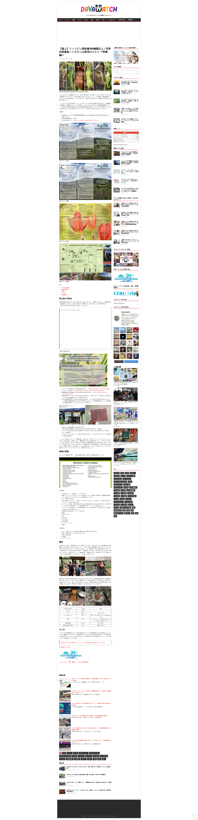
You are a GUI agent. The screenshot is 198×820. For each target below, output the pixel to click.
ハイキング (81, 756)
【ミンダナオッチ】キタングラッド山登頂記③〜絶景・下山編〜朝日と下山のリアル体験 (129, 82)
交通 (134, 507)
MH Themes (113, 816)
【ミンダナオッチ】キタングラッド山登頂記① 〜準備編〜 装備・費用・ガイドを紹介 (129, 101)
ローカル (62, 759)
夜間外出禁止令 (117, 510)
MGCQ (126, 473)
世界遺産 (77, 759)
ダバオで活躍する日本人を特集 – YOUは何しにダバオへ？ (126, 198)
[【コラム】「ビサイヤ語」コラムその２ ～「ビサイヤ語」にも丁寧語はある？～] (117, 173)
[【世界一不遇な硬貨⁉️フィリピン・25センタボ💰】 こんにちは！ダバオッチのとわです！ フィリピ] (136, 350)
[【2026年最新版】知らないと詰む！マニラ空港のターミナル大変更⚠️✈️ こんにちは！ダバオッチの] (116, 330)
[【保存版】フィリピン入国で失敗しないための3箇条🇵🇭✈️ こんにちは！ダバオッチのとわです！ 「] (136, 343)
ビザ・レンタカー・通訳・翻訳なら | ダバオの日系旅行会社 (74, 662)
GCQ (122, 473)
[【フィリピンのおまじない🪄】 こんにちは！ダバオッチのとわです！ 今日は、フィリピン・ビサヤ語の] (123, 337)
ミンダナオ (116, 504)
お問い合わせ (122, 19)
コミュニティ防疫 (131, 476)
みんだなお (96, 756)
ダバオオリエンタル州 (65, 756)
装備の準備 (65, 289)
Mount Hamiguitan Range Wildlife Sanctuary (86, 120)
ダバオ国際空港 (133, 487)
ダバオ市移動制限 (131, 490)
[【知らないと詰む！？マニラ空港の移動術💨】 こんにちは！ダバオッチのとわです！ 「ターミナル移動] (123, 343)
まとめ (64, 293)
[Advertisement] (99, 33)
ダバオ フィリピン (83, 753)
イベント (123, 476)
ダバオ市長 (116, 493)
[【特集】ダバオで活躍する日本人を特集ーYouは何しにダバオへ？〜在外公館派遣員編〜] (117, 206)
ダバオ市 (74, 756)
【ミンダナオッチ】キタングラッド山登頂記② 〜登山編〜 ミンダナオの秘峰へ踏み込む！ (129, 91)
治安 (133, 513)
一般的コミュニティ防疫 (125, 507)
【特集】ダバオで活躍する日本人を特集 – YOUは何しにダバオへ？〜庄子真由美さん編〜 (130, 214)
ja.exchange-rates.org (121, 144)
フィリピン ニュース (118, 501)
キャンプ (69, 753)
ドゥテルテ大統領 (132, 496)
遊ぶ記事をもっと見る (64, 647)
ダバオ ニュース (118, 484)
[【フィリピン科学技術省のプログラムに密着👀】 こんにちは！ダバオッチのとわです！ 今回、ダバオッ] (136, 330)
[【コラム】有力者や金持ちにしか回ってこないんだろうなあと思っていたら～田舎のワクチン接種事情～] (117, 191)
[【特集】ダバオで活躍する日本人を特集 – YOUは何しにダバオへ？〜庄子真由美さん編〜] (117, 215)
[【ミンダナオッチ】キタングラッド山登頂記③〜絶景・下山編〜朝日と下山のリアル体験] (117, 84)
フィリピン (88, 756)
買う (104, 19)
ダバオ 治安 (116, 496)
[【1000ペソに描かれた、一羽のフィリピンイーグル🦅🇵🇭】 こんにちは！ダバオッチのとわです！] (129, 350)
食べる (86, 19)
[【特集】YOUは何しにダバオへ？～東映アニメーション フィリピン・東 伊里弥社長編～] (117, 243)
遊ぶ (92, 19)
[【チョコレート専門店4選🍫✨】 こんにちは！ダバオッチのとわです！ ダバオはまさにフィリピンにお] (116, 337)
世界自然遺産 (69, 759)
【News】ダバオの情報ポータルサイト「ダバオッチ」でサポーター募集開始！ (129, 120)
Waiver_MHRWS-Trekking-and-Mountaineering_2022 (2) (89, 390)
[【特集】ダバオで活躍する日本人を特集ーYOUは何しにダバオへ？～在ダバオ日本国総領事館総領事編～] (117, 224)
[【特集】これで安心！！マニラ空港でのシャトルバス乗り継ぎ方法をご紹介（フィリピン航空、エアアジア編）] (117, 111)
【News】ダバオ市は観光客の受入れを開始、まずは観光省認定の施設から (90, 715)
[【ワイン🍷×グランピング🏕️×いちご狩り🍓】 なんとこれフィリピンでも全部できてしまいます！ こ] (129, 356)
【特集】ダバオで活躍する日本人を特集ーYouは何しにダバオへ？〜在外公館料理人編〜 (129, 232)
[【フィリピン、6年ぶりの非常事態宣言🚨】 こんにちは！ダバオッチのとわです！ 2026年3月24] (116, 356)
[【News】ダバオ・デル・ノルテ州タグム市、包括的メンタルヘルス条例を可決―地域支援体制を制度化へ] (62, 793)
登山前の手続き (66, 288)
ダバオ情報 (123, 493)
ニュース (67, 19)
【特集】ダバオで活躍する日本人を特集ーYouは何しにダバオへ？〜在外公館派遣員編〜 (129, 204)
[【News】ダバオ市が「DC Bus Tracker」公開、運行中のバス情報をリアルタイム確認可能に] (62, 770)
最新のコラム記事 (119, 148)
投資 (128, 510)
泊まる (97, 19)
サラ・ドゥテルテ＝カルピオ (120, 481)
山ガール (83, 759)
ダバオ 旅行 (130, 493)
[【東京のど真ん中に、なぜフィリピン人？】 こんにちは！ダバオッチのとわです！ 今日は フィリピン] (123, 350)
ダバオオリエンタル (94, 753)
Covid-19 (116, 473)
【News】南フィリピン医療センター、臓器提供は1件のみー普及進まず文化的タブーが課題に (89, 783)
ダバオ (75, 753)
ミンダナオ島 (104, 756)
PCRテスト (132, 473)
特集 (74, 19)
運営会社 (130, 19)
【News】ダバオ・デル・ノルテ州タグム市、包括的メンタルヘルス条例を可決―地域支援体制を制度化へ (89, 790)
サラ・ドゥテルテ (126, 478)
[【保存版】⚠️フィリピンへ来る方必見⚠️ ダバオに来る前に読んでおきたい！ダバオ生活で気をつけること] (129, 337)
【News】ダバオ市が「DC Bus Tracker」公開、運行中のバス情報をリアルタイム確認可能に (89, 767)
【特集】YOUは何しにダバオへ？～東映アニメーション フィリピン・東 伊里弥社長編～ (130, 241)
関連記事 (64, 295)
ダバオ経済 (123, 496)
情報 (124, 510)
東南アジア (127, 513)
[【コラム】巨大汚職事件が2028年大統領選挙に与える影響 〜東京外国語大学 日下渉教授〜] (117, 164)
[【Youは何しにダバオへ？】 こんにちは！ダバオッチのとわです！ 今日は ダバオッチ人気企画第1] (129, 343)
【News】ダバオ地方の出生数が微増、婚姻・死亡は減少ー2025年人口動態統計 (86, 774)
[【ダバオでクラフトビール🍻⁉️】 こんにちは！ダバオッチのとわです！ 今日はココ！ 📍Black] (136, 337)
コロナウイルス (117, 478)
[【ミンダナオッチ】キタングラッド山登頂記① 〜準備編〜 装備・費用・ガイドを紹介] (117, 102)
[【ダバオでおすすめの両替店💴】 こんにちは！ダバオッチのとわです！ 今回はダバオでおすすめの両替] (129, 330)
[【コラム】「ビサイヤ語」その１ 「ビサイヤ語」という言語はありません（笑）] (117, 182)
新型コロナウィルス (118, 513)
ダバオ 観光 (127, 484)
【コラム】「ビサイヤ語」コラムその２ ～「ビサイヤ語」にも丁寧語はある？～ (129, 171)
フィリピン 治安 (128, 501)
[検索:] (126, 72)
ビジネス (122, 499)
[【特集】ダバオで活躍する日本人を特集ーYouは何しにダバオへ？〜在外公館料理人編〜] (117, 233)
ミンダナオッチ (112, 19)
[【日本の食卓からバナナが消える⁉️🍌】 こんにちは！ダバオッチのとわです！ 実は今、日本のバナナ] (123, 356)
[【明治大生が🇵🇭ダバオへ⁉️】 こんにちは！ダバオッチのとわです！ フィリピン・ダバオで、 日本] (136, 356)
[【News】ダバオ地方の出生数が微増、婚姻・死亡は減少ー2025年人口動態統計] (62, 777)
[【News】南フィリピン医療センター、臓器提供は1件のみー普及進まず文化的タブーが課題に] (62, 785)
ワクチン (116, 507)
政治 (132, 510)
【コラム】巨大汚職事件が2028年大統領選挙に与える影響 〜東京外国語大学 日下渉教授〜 (130, 162)
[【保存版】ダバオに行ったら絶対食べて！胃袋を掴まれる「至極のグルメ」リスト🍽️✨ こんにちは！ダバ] (116, 343)
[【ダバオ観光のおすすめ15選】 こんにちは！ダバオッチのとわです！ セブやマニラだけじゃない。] (116, 350)
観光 (99, 759)
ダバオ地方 (116, 490)
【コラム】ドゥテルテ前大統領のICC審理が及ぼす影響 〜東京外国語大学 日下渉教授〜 (129, 153)
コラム (79, 19)
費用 (63, 291)
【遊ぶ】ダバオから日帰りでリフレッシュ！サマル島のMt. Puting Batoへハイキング (83, 642)
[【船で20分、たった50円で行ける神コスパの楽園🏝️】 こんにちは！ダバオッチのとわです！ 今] (123, 330)
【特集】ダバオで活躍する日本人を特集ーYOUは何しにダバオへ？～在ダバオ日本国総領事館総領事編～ (129, 223)
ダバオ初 (126, 487)
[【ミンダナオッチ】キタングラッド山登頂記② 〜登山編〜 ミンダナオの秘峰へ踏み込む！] (117, 93)
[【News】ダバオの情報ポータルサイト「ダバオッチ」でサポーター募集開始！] (117, 122)
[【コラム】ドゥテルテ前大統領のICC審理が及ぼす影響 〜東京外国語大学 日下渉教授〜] (117, 155)
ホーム (60, 19)
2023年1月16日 (64, 58)
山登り (89, 759)
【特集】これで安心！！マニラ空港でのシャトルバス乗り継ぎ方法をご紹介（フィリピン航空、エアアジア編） (129, 110)
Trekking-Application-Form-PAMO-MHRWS (98, 388)
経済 (137, 513)
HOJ (64, 753)
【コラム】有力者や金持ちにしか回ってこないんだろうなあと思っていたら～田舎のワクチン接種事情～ (129, 190)
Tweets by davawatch (119, 303)
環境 (95, 759)
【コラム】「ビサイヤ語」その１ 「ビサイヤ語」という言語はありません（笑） (129, 181)
